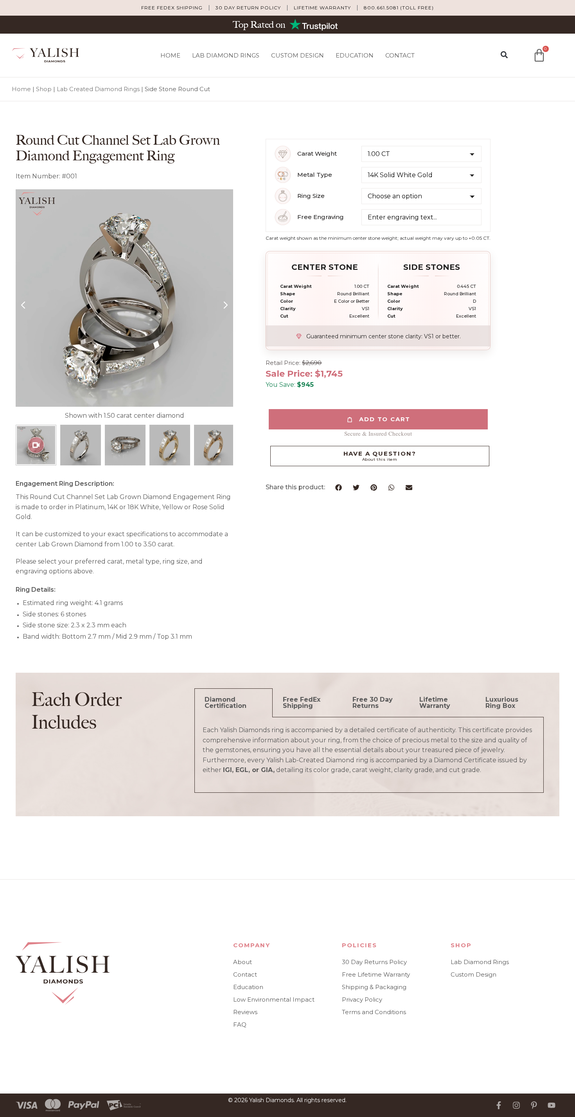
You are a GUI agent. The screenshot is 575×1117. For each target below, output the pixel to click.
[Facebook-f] (499, 1105)
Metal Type (314, 174)
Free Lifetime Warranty (376, 974)
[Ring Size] (283, 196)
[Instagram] (516, 1105)
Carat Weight (317, 153)
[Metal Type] (283, 175)
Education (355, 55)
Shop (44, 89)
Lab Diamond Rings (225, 55)
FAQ (239, 1024)
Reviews (245, 1012)
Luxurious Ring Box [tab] (501, 702)
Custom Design (297, 55)
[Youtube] (551, 1105)
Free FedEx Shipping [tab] (301, 702)
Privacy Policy (362, 999)
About (242, 962)
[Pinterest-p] (534, 1105)
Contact (400, 55)
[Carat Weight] (283, 153)
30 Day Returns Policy (374, 962)
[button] (504, 54)
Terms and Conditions (374, 1012)
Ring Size (311, 195)
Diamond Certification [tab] (225, 702)
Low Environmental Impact (273, 999)
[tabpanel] (369, 755)
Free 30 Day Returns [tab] (372, 702)
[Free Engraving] (283, 217)
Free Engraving (320, 217)
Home (170, 55)
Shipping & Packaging (374, 987)
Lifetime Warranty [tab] (434, 702)
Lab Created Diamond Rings (98, 89)
